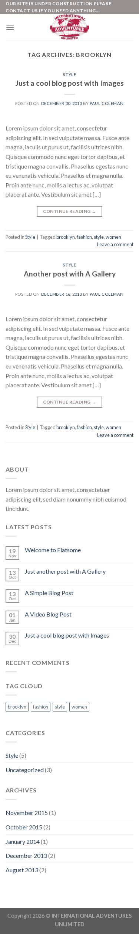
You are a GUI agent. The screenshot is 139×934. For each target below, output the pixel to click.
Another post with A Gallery (70, 273)
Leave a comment (115, 244)
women (113, 237)
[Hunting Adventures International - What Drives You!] (70, 27)
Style (69, 74)
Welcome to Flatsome (53, 549)
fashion (84, 237)
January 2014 (23, 841)
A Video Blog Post (48, 614)
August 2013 (22, 869)
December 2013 (26, 855)
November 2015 (27, 812)
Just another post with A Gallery (65, 571)
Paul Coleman (107, 103)
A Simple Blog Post (49, 592)
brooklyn (65, 237)
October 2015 (24, 827)
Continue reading (69, 211)
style (99, 237)
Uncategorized (25, 769)
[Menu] (10, 27)
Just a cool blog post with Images (70, 83)
